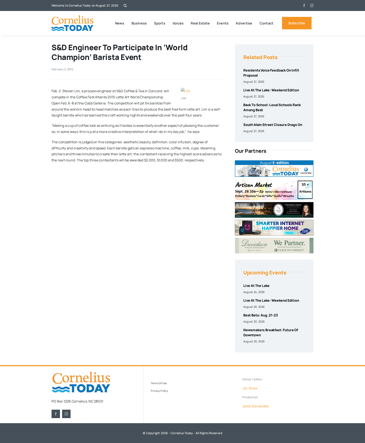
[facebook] (304, 5)
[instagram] (311, 5)
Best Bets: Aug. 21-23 (260, 315)
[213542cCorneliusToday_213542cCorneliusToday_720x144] (274, 221)
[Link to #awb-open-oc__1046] (125, 5)
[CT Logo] (73, 17)
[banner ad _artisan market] (274, 180)
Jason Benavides (255, 406)
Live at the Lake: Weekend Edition (271, 90)
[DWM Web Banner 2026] (274, 239)
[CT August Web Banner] (274, 162)
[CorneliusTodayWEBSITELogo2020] (81, 373)
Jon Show (249, 388)
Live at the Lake (256, 285)
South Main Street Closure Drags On (272, 124)
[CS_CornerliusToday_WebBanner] (274, 203)
